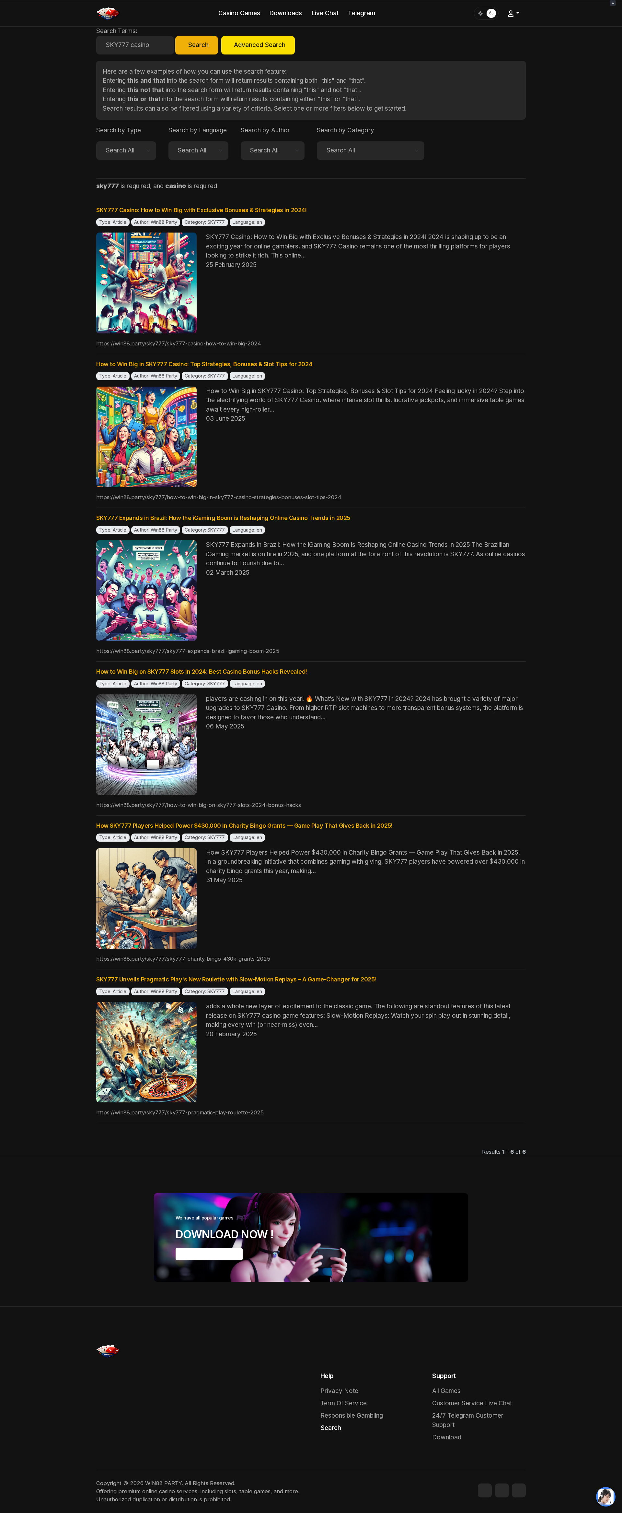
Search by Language (197, 130)
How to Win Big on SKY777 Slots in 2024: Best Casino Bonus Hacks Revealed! (201, 671)
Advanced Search (259, 45)
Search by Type (118, 130)
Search (198, 45)
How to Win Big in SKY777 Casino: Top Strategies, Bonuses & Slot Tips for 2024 (204, 364)
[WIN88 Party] (108, 12)
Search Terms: (116, 31)
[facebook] (485, 1490)
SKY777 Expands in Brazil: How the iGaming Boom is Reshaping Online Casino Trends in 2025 (223, 517)
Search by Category (345, 130)
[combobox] (135, 45)
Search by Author (265, 130)
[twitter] (502, 1490)
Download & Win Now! (209, 1254)
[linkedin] (519, 1490)
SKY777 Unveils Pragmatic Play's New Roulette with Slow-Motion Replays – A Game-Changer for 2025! (236, 979)
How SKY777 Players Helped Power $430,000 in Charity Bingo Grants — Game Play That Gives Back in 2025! (244, 825)
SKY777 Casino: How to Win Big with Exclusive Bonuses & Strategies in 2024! (201, 210)
